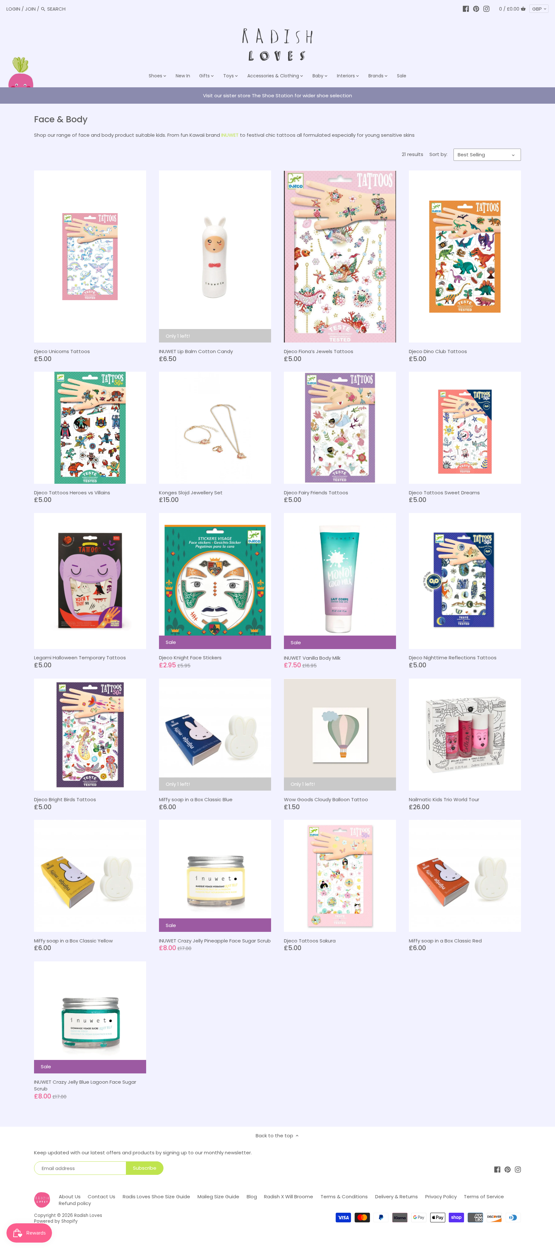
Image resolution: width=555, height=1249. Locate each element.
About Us (70, 1196)
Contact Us (101, 1196)
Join (30, 8)
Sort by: (438, 154)
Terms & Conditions (344, 1196)
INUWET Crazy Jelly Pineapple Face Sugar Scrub (215, 940)
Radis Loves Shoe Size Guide (156, 1196)
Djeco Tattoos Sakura (310, 940)
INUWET (230, 135)
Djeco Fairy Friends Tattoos (316, 492)
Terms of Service (484, 1196)
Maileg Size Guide (218, 1196)
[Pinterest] (476, 9)
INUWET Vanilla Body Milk (312, 658)
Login (13, 8)
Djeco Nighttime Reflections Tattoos (453, 657)
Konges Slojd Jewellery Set (191, 492)
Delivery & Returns (396, 1196)
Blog (252, 1196)
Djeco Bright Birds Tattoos (65, 799)
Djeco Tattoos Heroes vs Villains (72, 492)
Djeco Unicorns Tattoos (62, 351)
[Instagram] (486, 9)
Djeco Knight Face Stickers (190, 657)
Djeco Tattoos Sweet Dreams (444, 492)
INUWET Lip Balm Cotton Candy (196, 351)
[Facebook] (466, 9)
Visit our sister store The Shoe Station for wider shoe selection (277, 95)
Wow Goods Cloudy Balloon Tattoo (326, 799)
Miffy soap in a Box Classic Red (445, 940)
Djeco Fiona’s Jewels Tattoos (318, 351)
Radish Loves (88, 1215)
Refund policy (75, 1203)
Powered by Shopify (56, 1221)
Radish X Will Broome (288, 1196)
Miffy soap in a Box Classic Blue (196, 799)
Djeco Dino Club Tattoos (438, 351)
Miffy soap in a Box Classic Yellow (73, 940)
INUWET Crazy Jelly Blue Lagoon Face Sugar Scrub (85, 1085)
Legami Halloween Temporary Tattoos (80, 657)
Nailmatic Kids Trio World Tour (444, 799)
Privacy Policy (441, 1196)
